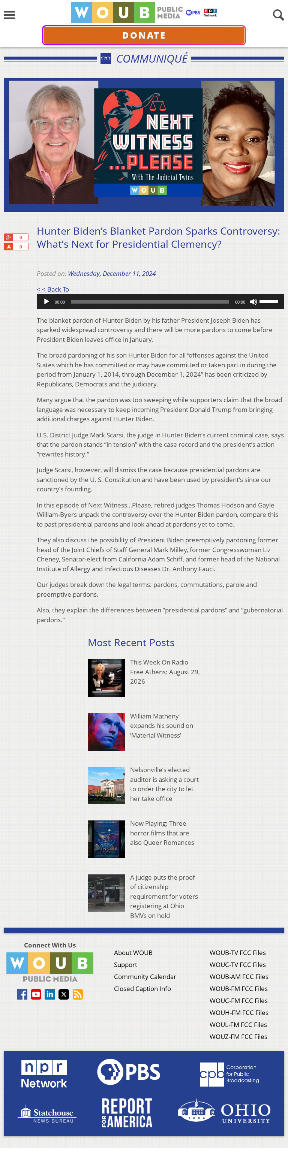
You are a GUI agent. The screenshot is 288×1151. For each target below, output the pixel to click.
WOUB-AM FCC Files (239, 976)
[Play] (46, 301)
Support (125, 964)
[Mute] (253, 301)
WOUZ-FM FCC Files (238, 1036)
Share (8, 246)
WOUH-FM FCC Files (239, 1012)
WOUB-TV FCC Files (238, 952)
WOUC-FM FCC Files (239, 1000)
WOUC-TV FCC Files (238, 964)
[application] (160, 301)
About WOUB (133, 952)
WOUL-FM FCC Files (238, 1024)
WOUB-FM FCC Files (239, 988)
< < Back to (53, 289)
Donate (144, 35)
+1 (8, 237)
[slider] (270, 301)
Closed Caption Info (142, 988)
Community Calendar (145, 976)
